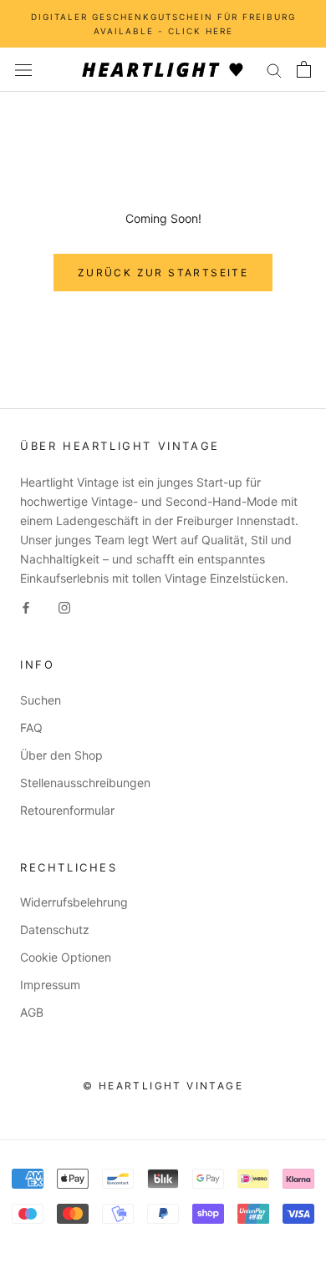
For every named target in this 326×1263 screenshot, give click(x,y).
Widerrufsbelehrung (74, 902)
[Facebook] (26, 606)
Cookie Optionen (65, 957)
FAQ (31, 727)
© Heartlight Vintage (163, 1085)
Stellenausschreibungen (85, 782)
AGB (31, 1012)
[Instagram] (64, 606)
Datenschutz (54, 929)
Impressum (50, 985)
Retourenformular (67, 810)
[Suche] (274, 70)
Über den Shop (61, 755)
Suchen (40, 700)
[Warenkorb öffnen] (304, 69)
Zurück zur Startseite (163, 272)
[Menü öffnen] (23, 69)
